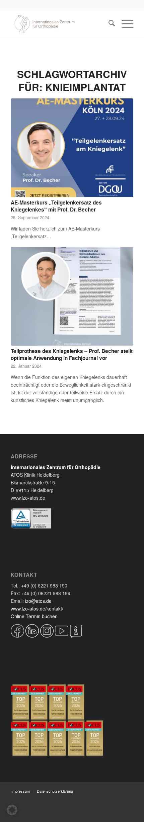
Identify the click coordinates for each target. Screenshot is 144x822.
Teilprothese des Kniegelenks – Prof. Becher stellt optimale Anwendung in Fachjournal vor (72, 354)
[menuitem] (108, 23)
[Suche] (108, 23)
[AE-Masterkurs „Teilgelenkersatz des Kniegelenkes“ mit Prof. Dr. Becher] (72, 147)
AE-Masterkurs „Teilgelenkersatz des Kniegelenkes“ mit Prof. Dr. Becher (56, 206)
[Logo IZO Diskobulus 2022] (60, 23)
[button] (12, 810)
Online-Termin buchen (34, 616)
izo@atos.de (38, 600)
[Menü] (124, 23)
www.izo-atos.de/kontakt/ (37, 608)
